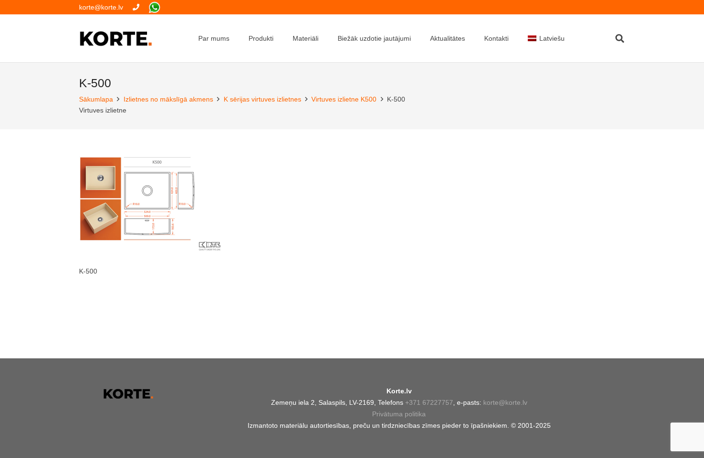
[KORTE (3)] (116, 38)
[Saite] (136, 7)
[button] (619, 38)
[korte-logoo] (128, 393)
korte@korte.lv (505, 402)
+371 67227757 (429, 402)
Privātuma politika (399, 414)
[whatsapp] (154, 7)
